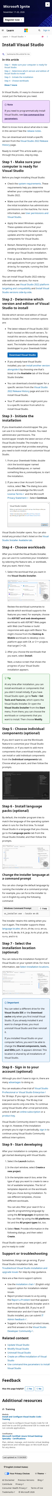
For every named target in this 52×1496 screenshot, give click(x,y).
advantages (15, 1082)
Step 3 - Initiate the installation (18, 77)
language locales (11, 928)
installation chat (24, 1284)
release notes (34, 130)
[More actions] (47, 36)
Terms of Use (37, 1488)
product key (8, 1115)
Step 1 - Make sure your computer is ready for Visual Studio (25, 66)
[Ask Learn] (42, 36)
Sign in (46, 30)
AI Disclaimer (8, 1480)
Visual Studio (17, 36)
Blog (40, 1480)
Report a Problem (21, 1299)
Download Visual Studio (22, 354)
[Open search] (39, 30)
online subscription (30, 1111)
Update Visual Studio (18, 1344)
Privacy (19, 1484)
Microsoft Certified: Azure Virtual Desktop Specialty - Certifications (22, 1437)
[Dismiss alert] (47, 4)
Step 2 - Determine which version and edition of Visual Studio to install (26, 72)
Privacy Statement (16, 497)
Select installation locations (34, 966)
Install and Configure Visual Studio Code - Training (22, 1417)
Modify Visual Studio (18, 1348)
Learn (5, 36)
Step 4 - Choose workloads (16, 80)
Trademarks (7, 1492)
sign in (43, 1129)
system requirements (29, 183)
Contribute (7, 1484)
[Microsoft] (26, 30)
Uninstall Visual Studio (19, 1352)
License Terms (14, 494)
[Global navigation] (3, 30)
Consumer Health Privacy (14, 1488)
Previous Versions (26, 1480)
